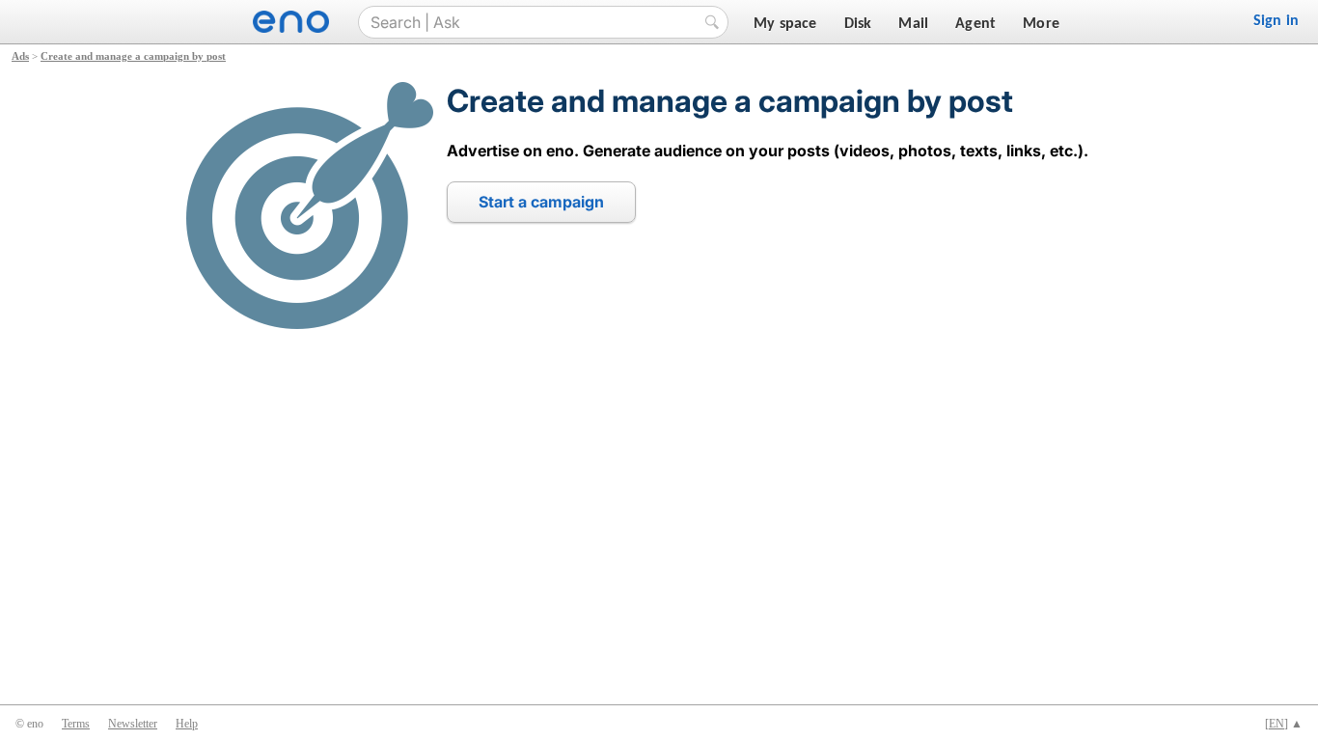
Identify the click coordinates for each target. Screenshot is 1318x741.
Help (187, 723)
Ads (20, 56)
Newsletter (132, 723)
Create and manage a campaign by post (133, 56)
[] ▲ (1284, 723)
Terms (76, 723)
